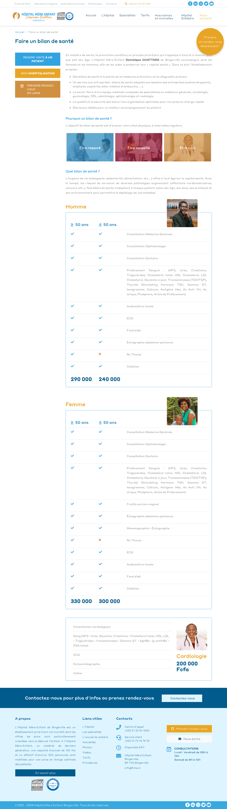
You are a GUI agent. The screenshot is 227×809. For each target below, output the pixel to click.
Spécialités (127, 15)
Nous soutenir (206, 16)
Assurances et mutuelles (164, 16)
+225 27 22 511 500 (139, 3)
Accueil (91, 15)
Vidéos (86, 752)
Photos (87, 747)
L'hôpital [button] (107, 15)
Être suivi (187, 148)
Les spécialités (91, 731)
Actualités (89, 742)
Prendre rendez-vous (190, 729)
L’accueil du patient (95, 736)
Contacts (111, 3)
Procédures (89, 762)
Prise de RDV (23, 3)
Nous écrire (190, 739)
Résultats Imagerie (45, 3)
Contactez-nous (182, 698)
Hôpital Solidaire (187, 16)
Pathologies (95, 3)
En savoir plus (45, 773)
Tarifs (145, 15)
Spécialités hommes (73, 3)
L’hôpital (88, 726)
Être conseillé (139, 148)
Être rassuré (90, 148)
